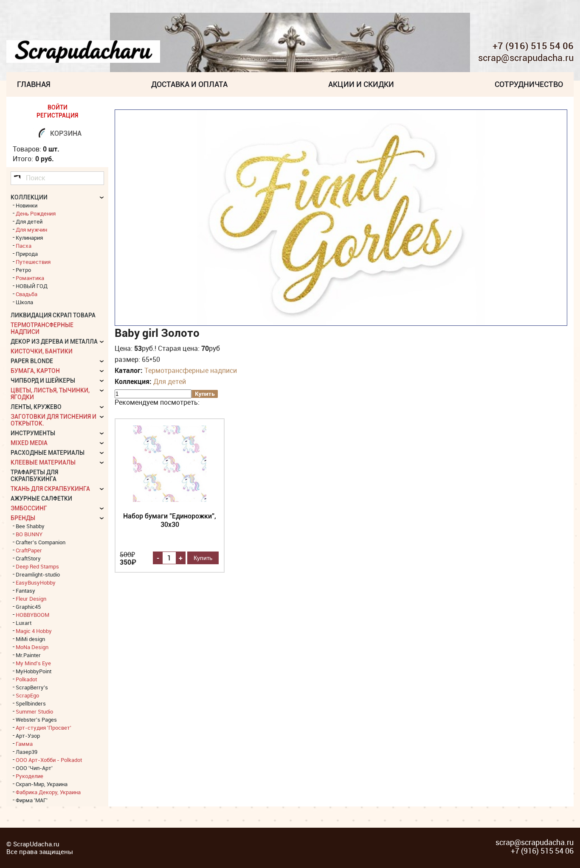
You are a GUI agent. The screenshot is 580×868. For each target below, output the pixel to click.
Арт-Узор (28, 735)
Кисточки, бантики (42, 351)
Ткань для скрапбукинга (50, 488)
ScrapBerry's (32, 687)
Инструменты (33, 433)
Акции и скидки (361, 84)
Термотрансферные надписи (190, 370)
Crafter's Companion (40, 542)
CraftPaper (29, 550)
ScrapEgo (27, 695)
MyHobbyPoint (33, 671)
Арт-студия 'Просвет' (43, 727)
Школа (24, 302)
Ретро (23, 270)
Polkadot (26, 679)
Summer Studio (34, 711)
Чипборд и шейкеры (43, 380)
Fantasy (25, 590)
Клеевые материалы (43, 462)
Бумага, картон (35, 370)
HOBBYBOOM (32, 615)
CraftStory (28, 558)
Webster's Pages (36, 719)
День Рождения (36, 213)
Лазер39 (26, 752)
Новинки (26, 205)
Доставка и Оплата (189, 84)
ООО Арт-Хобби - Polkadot (49, 760)
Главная (34, 84)
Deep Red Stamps (37, 566)
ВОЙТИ (58, 107)
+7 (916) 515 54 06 (533, 46)
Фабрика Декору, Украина (48, 792)
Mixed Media (29, 443)
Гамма (24, 744)
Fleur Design (31, 598)
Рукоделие (29, 776)
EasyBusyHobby (36, 582)
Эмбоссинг (29, 508)
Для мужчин (31, 229)
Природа (27, 254)
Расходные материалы (47, 452)
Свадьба (26, 294)
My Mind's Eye (33, 663)
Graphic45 (28, 606)
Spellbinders (31, 703)
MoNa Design (32, 647)
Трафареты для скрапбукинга (34, 475)
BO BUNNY (29, 534)
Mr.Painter (28, 655)
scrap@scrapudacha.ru (526, 58)
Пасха (23, 245)
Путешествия (33, 262)
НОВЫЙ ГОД (32, 286)
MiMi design (30, 639)
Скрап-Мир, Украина (42, 784)
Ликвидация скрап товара (53, 315)
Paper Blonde (32, 361)
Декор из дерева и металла (54, 341)
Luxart (23, 623)
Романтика (30, 278)
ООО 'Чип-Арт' (34, 768)
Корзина (66, 133)
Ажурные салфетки (41, 498)
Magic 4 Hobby (34, 631)
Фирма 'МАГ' (32, 800)
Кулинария (29, 237)
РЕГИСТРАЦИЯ (57, 115)
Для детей (169, 381)
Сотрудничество (529, 84)
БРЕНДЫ (23, 518)
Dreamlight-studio (38, 574)
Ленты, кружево (36, 406)
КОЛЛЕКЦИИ (29, 197)
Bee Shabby (30, 526)
